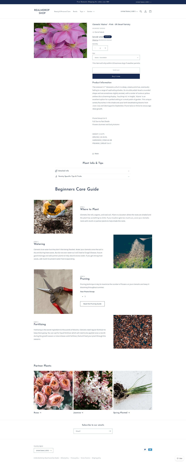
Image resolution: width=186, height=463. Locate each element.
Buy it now (116, 76)
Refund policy (65, 458)
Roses (36, 413)
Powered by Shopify (53, 458)
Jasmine (77, 413)
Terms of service (85, 458)
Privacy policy (75, 458)
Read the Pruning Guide (92, 304)
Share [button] (97, 154)
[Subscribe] (110, 431)
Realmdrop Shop (43, 458)
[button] (82, 11)
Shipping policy (96, 458)
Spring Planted (120, 413)
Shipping (95, 40)
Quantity (95, 44)
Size (93, 53)
